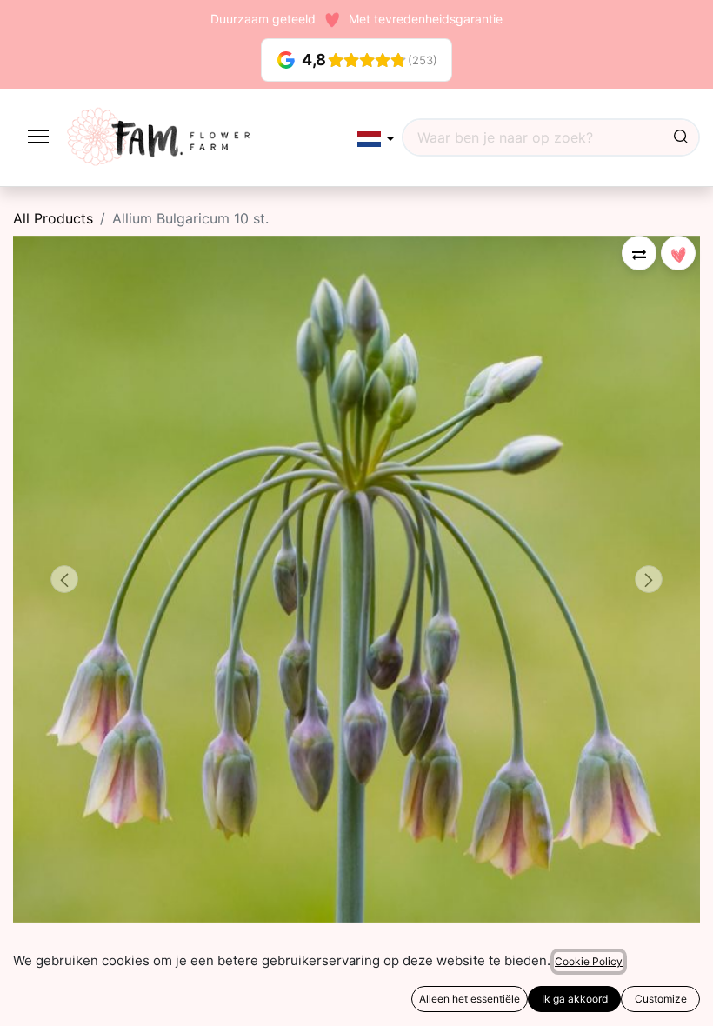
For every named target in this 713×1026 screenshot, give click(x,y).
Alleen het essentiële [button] (469, 998)
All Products (53, 218)
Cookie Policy (589, 961)
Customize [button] (661, 998)
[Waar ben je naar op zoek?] (681, 137)
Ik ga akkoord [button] (575, 998)
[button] (375, 139)
